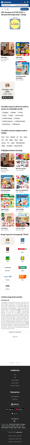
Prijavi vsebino (15, 380)
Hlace (16, 140)
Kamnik (16, 118)
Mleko (11, 140)
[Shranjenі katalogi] (22, 2)
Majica (3, 146)
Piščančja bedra (20, 143)
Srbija (15, 427)
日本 (20, 426)
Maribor (13, 112)
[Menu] (27, 2)
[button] (25, 2)
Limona (4, 143)
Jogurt (12, 143)
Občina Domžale (19, 121)
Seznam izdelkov (15, 385)
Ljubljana (5, 112)
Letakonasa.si (19, 432)
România (11, 427)
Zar (8, 143)
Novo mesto (19, 115)
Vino (6, 140)
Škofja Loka (16, 124)
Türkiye (19, 427)
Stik (15, 377)
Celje (4, 115)
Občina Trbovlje (7, 118)
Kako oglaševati (15, 396)
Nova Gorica (6, 124)
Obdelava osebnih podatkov (15, 441)
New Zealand (4, 427)
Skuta (25, 137)
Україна (24, 427)
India (17, 426)
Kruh (7, 137)
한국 (23, 426)
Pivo (21, 137)
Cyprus (3, 426)
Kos (3, 140)
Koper (10, 115)
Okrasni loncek (18, 146)
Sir (17, 137)
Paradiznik (9, 146)
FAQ (15, 374)
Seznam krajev (15, 383)
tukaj (19, 309)
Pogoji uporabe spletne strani (15, 438)
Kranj (20, 112)
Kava (3, 137)
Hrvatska (13, 426)
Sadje (20, 140)
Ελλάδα (8, 426)
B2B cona (15, 399)
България (22, 424)
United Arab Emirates (14, 424)
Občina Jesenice (7, 121)
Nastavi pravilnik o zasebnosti (15, 435)
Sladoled (12, 137)
